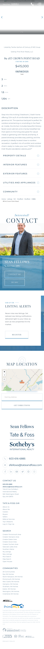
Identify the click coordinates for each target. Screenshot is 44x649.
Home (4, 199)
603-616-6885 (13, 266)
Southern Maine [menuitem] (8, 549)
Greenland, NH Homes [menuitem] (11, 594)
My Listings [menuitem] (7, 552)
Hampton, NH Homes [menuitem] (10, 584)
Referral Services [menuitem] (9, 519)
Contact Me (14, 274)
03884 (34, 199)
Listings (9, 199)
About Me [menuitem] (6, 509)
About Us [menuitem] (6, 507)
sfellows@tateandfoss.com (25, 465)
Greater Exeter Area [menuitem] (10, 539)
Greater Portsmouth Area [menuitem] (12, 534)
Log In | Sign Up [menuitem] (8, 524)
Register (16, 335)
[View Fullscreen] (4, 379)
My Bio (14, 282)
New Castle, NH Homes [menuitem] (11, 582)
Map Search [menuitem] (7, 559)
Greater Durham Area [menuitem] (10, 544)
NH (15, 199)
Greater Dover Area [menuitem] (10, 542)
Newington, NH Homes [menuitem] (11, 591)
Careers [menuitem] (5, 512)
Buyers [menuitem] (5, 514)
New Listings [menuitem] (7, 554)
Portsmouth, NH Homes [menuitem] (11, 579)
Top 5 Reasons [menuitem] (8, 522)
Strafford (20, 199)
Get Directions (22, 405)
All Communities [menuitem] (9, 572)
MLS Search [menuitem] (7, 557)
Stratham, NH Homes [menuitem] (10, 586)
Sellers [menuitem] (5, 517)
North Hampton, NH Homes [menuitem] (13, 577)
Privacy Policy (9, 641)
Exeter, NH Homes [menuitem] (9, 589)
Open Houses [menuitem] (7, 561)
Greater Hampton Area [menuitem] (11, 537)
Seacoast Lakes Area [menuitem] (10, 547)
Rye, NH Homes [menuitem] (8, 574)
